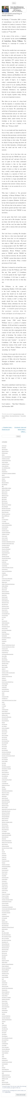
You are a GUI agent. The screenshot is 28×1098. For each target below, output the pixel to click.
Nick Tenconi (5, 844)
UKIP (3, 1056)
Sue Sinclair (4, 1012)
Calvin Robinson (5, 523)
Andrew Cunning (6, 458)
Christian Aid (5, 540)
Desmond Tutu (5, 602)
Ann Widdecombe (6, 468)
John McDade (5, 742)
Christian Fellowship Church (8, 541)
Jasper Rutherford (6, 713)
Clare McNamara (6, 552)
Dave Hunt (4, 589)
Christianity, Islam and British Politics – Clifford (20, 429)
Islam (22, 414)
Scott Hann (4, 984)
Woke (3, 1080)
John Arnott (4, 731)
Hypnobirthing (5, 689)
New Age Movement (6, 840)
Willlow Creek (5, 1078)
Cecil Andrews (5, 527)
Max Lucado (5, 807)
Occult (3, 851)
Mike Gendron (5, 818)
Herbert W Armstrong (7, 676)
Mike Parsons (5, 820)
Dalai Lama (4, 582)
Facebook (4, 641)
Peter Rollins (5, 883)
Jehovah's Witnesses (6, 717)
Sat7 (3, 979)
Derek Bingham (5, 600)
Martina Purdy (5, 805)
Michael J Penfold (6, 813)
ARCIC (3, 475)
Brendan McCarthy (6, 508)
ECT (3, 619)
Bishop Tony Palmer (6, 504)
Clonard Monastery (6, 558)
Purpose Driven (5, 916)
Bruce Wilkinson (5, 516)
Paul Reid (4, 875)
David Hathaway (5, 593)
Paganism (4, 859)
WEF (3, 1073)
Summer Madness (6, 1016)
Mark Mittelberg (5, 800)
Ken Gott (4, 765)
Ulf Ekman (4, 1058)
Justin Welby (5, 761)
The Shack (4, 1034)
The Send (4, 1032)
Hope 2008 (4, 685)
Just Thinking (5, 759)
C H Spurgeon (5, 519)
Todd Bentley (5, 1043)
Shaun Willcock (5, 993)
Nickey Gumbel (5, 846)
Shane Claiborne (5, 992)
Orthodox (4, 855)
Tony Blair (4, 1045)
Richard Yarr (4, 951)
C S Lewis (4, 521)
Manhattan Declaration (7, 790)
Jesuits (3, 722)
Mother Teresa (5, 827)
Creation (4, 573)
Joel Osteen (4, 730)
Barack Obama (5, 482)
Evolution (4, 639)
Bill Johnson (4, 501)
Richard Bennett (5, 944)
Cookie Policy (7, 1092)
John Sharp (4, 746)
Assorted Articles (17, 414)
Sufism (3, 1014)
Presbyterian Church (6, 901)
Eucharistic (4, 635)
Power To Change (6, 894)
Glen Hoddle (5, 667)
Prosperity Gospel (6, 912)
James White (5, 711)
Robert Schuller (5, 960)
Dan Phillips (4, 587)
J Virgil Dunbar (5, 709)
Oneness (4, 853)
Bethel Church (5, 495)
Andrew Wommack (6, 460)
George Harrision (6, 661)
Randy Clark (4, 921)
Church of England (6, 549)
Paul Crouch (4, 872)
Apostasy (4, 469)
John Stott (4, 748)
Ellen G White (5, 624)
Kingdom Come (5, 774)
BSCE (3, 517)
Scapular (4, 981)
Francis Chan (5, 648)
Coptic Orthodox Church (7, 567)
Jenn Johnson (5, 718)
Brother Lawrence (6, 514)
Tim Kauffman (5, 1040)
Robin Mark (4, 962)
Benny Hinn (4, 492)
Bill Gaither (4, 497)
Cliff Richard (4, 554)
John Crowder (5, 735)
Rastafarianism (5, 923)
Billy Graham (5, 503)
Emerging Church (6, 626)
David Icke (4, 595)
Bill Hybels (4, 499)
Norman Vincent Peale (7, 848)
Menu (14, 3)
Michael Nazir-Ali (5, 814)
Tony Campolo (5, 1047)
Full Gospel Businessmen (7, 654)
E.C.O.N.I (4, 617)
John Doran (4, 737)
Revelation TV (5, 942)
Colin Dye (4, 562)
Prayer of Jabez (5, 896)
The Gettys (4, 1027)
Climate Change (5, 556)
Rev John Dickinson (6, 934)
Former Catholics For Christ (8, 647)
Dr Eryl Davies (5, 611)
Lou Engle (4, 781)
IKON (3, 695)
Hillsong (4, 678)
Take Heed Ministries (14, 416)
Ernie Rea (4, 632)
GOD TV (3, 669)
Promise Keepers (6, 910)
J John (3, 707)
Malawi (3, 787)
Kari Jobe (4, 763)
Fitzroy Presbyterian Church (8, 645)
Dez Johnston (5, 604)
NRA (3, 850)
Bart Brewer (4, 484)
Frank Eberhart (5, 650)
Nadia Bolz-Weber (6, 833)
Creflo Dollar (5, 575)
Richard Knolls (5, 949)
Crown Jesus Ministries (7, 578)
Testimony (4, 1025)
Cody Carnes (5, 560)
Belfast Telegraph (6, 490)
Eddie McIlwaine (5, 623)
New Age (4, 838)
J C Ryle (3, 704)
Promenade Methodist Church (9, 909)
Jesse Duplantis (5, 720)
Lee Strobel (4, 778)
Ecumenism (4, 621)
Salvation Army (5, 973)
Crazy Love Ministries (7, 571)
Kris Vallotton (5, 776)
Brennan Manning (6, 510)
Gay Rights (4, 658)
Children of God (5, 534)
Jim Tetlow (4, 726)
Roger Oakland (5, 966)
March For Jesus (5, 792)
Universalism (5, 1064)
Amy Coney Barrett (6, 456)
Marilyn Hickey (5, 794)
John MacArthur (5, 741)
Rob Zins (4, 958)
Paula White (4, 879)
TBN (3, 1023)
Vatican (3, 1067)
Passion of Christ (6, 864)
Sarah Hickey (5, 975)
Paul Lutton (4, 873)
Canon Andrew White (7, 525)
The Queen (4, 1030)
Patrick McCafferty (6, 866)
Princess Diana (5, 905)
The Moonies (5, 1028)
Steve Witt (4, 1008)
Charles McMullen (6, 532)
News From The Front (7, 842)
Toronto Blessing (6, 1049)
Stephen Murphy (6, 999)
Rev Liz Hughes (5, 938)
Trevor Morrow (5, 1051)
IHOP (3, 693)
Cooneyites (4, 565)
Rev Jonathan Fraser (6, 936)
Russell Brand (5, 971)
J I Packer (4, 706)
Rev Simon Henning (6, 940)
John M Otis (4, 739)
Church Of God (5, 551)
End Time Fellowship (6, 630)
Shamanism (4, 990)
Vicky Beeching (5, 1069)
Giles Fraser (4, 665)
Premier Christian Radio (7, 899)
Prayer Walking (5, 897)
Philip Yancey (5, 886)
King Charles (5, 770)
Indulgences (4, 698)
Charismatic (4, 528)
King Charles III (5, 772)
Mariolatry (4, 796)
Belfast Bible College (6, 488)
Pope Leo (4, 892)
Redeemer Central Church (8, 927)
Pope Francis (5, 890)
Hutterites (4, 687)
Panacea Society (5, 861)
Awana (3, 479)
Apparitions (4, 471)
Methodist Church (6, 811)
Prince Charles (5, 903)
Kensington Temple (6, 768)
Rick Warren (4, 955)
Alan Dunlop (5, 449)
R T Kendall (4, 918)
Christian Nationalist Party (8, 543)
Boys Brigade (5, 506)
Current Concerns (6, 580)
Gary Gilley (4, 656)
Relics (3, 931)
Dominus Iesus (5, 606)
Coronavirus (5, 569)
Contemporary (5, 563)
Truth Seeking (5, 1052)
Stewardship (5, 1010)
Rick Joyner (4, 953)
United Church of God (7, 1062)
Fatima (3, 643)
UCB (3, 1054)
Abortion (4, 447)
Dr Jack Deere (5, 615)
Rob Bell (4, 957)
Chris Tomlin (5, 538)
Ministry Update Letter (7, 822)
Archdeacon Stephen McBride (9, 473)
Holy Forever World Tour (7, 682)
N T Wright (4, 831)
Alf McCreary (5, 453)
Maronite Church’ (6, 802)
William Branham (6, 1075)
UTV (3, 1065)
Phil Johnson (5, 885)
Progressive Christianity (7, 907)
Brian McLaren (5, 512)
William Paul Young (6, 1076)
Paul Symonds (5, 877)
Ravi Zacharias (5, 925)
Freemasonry (5, 652)
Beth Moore (4, 493)
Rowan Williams (5, 416)
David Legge (4, 597)
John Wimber (5, 750)
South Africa (4, 995)
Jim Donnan (4, 724)
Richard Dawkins (5, 945)
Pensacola (4, 881)
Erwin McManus (5, 634)
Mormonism (5, 824)
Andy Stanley (5, 462)
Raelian (3, 920)
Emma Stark (4, 628)
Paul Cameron (5, 870)
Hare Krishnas (5, 674)
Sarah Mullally (5, 977)
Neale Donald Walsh (6, 835)
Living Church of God (7, 779)
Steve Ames (4, 1001)
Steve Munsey (5, 1005)
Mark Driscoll (5, 798)
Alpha (3, 455)
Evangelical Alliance (6, 637)
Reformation (5, 929)
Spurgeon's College (6, 997)
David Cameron (5, 591)
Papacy (3, 862)
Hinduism (4, 680)
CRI (2, 576)
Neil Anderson (5, 837)
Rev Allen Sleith (5, 933)
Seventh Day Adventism (7, 988)
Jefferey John (5, 715)
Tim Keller (4, 1041)
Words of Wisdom (6, 1084)
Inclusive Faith (5, 696)
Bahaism (4, 480)
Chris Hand (4, 536)
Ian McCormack (5, 691)
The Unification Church (7, 1038)
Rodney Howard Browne (7, 964)
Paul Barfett (4, 868)
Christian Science (6, 545)
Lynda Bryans (5, 783)
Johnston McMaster (6, 752)
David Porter (5, 599)
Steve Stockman (5, 1006)
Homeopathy (5, 683)
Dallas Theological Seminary (8, 584)
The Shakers (4, 1036)
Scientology (4, 982)
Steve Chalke (5, 1003)
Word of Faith (5, 1082)
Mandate (4, 789)
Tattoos (3, 1021)
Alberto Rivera (5, 451)
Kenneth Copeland (6, 766)
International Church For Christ (9, 700)
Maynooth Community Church (9, 809)
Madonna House (6, 785)
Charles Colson (5, 530)
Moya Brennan (5, 829)
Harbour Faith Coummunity (8, 672)
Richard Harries (5, 947)
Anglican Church (5, 464)
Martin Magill (5, 803)
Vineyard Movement (6, 1071)
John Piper (4, 744)
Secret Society (5, 986)
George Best (4, 659)
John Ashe (4, 733)
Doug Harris (4, 610)
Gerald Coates (5, 663)
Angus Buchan (5, 466)
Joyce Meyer (4, 757)
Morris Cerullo (5, 826)
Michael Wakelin (5, 816)
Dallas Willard (5, 586)
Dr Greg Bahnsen (6, 613)
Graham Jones (5, 671)
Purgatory (4, 914)
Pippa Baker (4, 888)
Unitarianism (5, 1060)
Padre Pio (4, 857)
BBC (3, 486)
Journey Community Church (8, 755)
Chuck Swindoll (5, 547)
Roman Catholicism (6, 968)
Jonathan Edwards (6, 754)
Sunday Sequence (6, 1017)
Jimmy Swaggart (5, 728)
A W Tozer (4, 445)
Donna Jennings (5, 608)
